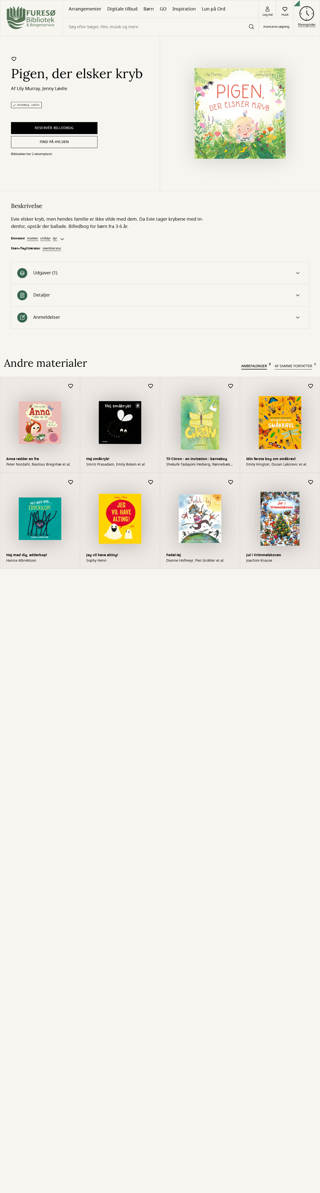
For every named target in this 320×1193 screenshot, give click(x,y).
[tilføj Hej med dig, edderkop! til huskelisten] (71, 482)
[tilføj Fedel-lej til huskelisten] (231, 482)
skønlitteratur (51, 248)
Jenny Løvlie (54, 88)
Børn (149, 9)
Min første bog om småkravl (271, 459)
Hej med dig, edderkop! (26, 555)
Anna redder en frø (22, 459)
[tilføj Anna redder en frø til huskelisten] (71, 386)
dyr (55, 238)
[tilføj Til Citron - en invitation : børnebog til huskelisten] (231, 386)
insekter (32, 238)
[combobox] (160, 27)
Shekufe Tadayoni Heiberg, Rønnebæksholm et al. (199, 465)
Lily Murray (28, 88)
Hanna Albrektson (21, 561)
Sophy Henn (96, 561)
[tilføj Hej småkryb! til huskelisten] (151, 386)
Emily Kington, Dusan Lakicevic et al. (276, 465)
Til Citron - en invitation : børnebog (196, 459)
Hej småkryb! (97, 459)
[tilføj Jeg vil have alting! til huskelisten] (151, 482)
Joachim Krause (259, 561)
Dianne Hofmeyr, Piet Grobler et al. (195, 561)
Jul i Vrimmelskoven (263, 555)
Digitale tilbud (122, 9)
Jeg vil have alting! (102, 555)
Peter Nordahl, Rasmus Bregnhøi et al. (38, 465)
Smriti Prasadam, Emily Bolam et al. (116, 465)
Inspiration (184, 9)
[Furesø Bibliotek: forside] (31, 18)
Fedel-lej (173, 555)
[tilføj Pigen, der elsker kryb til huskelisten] (14, 59)
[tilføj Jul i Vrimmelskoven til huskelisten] (311, 482)
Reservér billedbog (54, 128)
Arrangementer (85, 9)
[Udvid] (62, 239)
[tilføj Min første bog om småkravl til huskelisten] (311, 386)
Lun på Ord (213, 9)
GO (163, 9)
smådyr (45, 238)
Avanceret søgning (276, 27)
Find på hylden (54, 142)
